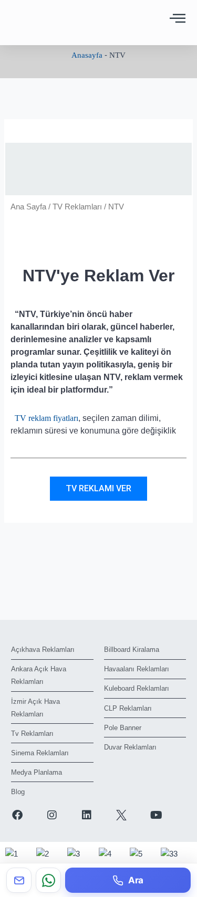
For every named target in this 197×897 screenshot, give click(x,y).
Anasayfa (86, 55)
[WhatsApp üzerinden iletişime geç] (48, 880)
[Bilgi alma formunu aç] (19, 880)
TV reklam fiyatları (46, 418)
